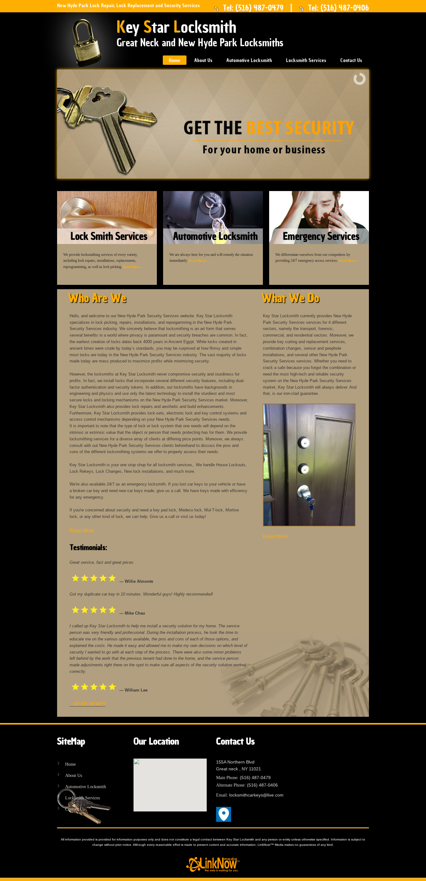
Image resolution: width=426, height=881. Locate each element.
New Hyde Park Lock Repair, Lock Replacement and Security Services (128, 5)
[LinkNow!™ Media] (213, 864)
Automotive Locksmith (249, 60)
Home (174, 60)
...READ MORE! (87, 704)
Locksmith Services (306, 60)
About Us (203, 60)
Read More (82, 530)
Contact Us (351, 60)
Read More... (133, 267)
